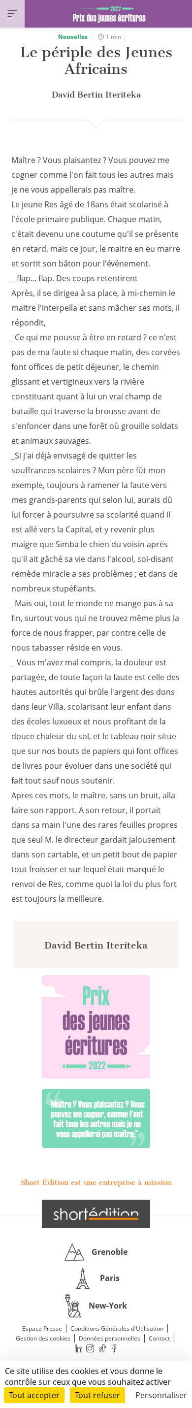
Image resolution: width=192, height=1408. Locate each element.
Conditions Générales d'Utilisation (116, 1328)
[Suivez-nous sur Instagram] (91, 1348)
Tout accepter (34, 1395)
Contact (159, 1338)
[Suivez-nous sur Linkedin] (78, 1348)
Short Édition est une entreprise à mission (96, 1182)
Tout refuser (97, 1395)
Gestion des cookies (43, 1338)
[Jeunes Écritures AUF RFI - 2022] (96, 1027)
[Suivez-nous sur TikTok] (102, 1348)
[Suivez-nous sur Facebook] (114, 1348)
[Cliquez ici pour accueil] (96, 1213)
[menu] (12, 14)
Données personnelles (109, 1338)
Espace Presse (42, 1328)
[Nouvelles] (96, 1118)
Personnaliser (161, 1395)
